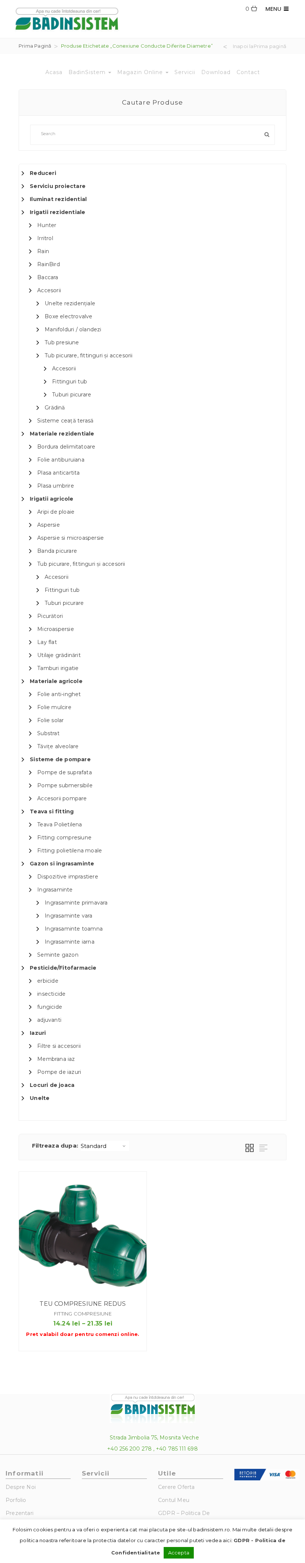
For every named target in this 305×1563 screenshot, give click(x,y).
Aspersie (48, 524)
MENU (275, 9)
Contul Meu (173, 1500)
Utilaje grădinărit (59, 655)
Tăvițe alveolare (57, 746)
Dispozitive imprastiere (67, 876)
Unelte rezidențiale (70, 303)
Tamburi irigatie (57, 668)
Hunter (46, 225)
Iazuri (38, 1033)
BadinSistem (87, 72)
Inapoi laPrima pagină (259, 47)
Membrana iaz (56, 1059)
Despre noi (21, 1487)
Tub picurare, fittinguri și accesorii (88, 355)
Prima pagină (35, 46)
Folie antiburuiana (60, 459)
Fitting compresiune (64, 837)
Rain (43, 251)
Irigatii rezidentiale (57, 212)
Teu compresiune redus (82, 1303)
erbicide (47, 980)
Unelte (39, 1098)
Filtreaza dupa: (55, 1145)
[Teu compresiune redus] (83, 1235)
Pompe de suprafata (64, 772)
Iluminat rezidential (58, 199)
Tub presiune (62, 342)
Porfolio (16, 1500)
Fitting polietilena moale (69, 850)
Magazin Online (141, 72)
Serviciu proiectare (58, 186)
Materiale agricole (56, 681)
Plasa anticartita (58, 472)
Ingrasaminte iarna (69, 941)
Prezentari (19, 1513)
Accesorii (49, 290)
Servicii (184, 72)
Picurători (50, 616)
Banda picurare (57, 551)
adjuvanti (49, 1020)
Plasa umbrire (55, 485)
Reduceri (43, 173)
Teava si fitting (52, 811)
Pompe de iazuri (59, 1072)
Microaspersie (55, 629)
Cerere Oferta (176, 1487)
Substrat (48, 733)
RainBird (48, 264)
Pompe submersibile (65, 785)
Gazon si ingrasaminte (62, 863)
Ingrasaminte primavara (76, 902)
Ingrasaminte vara (68, 915)
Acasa (53, 72)
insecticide (51, 994)
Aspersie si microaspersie (70, 538)
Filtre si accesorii (59, 1046)
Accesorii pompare (62, 798)
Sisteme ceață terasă (65, 420)
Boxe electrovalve (68, 316)
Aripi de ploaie (55, 511)
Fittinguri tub (69, 381)
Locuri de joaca (52, 1085)
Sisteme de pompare (60, 759)
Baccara (47, 277)
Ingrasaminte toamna (74, 928)
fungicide (49, 1007)
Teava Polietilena (59, 824)
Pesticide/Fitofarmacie (63, 967)
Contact (248, 72)
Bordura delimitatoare (66, 446)
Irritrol (45, 238)
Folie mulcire (54, 707)
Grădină (55, 407)
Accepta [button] (178, 1553)
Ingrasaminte (55, 889)
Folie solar (50, 720)
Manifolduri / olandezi (73, 329)
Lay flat (47, 642)
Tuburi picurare (71, 394)
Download (216, 72)
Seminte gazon (57, 954)
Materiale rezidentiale (62, 433)
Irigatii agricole (51, 498)
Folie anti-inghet (59, 694)
